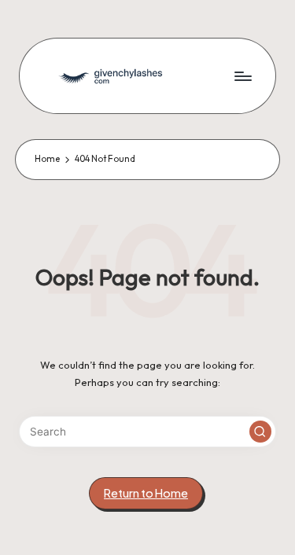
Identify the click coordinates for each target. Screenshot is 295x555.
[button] (260, 432)
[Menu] (242, 76)
